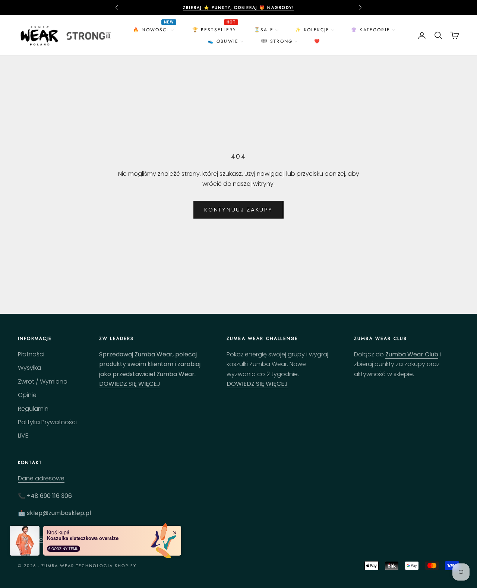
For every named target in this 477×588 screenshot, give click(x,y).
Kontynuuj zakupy (238, 209)
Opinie (27, 395)
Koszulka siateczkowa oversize (83, 538)
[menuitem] (154, 29)
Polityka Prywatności (47, 422)
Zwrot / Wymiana (42, 381)
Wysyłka (29, 367)
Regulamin (33, 408)
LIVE (23, 435)
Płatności (31, 354)
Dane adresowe (41, 478)
